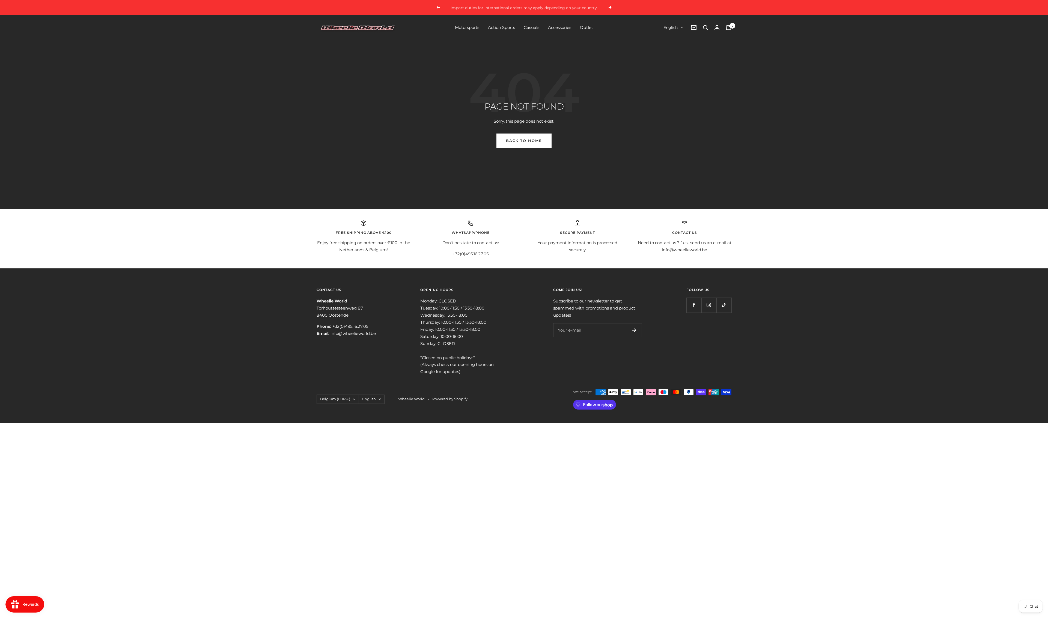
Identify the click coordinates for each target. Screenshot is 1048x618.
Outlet (586, 27)
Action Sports (501, 27)
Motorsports (467, 27)
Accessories (559, 27)
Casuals (531, 27)
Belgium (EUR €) (335, 399)
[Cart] (728, 27)
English (670, 27)
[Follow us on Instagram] (708, 305)
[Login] (716, 27)
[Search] (705, 27)
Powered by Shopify (450, 399)
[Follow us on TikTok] (723, 305)
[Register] (634, 330)
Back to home (524, 140)
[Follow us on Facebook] (693, 305)
